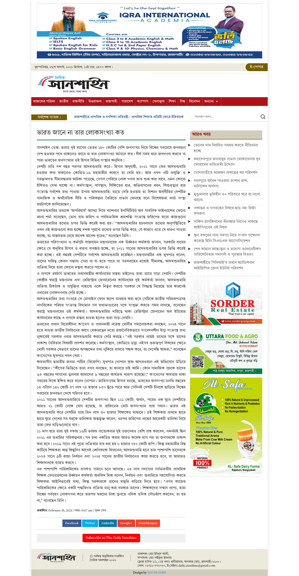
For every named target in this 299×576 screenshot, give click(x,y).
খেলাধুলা (159, 101)
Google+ (126, 523)
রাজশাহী (111, 101)
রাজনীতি (78, 101)
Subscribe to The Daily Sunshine (111, 538)
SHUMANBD (156, 572)
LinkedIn (108, 523)
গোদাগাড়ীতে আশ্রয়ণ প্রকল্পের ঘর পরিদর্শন (225, 173)
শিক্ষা (172, 101)
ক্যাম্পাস (142, 101)
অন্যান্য (209, 101)
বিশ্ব (182, 101)
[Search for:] (230, 117)
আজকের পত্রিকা (44, 101)
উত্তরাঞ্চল (95, 101)
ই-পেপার (256, 67)
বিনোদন (194, 101)
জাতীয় (63, 101)
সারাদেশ (127, 101)
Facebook (72, 523)
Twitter (90, 523)
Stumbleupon (148, 523)
